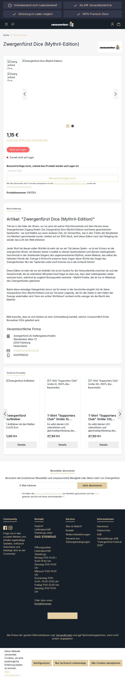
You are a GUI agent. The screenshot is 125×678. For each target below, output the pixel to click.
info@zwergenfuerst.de (26, 350)
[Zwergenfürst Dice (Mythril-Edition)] (70, 94)
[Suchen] (12, 24)
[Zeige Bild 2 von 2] (72, 126)
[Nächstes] (115, 94)
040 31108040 (45, 536)
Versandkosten (64, 635)
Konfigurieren (42, 663)
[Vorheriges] (24, 94)
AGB (97, 493)
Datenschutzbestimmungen (19, 187)
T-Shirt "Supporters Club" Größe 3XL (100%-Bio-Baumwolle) (102, 417)
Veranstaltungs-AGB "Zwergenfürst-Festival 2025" (109, 542)
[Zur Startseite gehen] (62, 24)
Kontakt (70, 530)
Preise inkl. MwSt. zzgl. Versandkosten (27, 140)
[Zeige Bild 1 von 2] (67, 126)
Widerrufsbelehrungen (78, 534)
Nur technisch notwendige (70, 663)
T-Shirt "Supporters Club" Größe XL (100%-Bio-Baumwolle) (61, 417)
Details (22, 444)
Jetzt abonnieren (92, 485)
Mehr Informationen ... (13, 673)
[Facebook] (5, 527)
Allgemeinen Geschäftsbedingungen (70, 183)
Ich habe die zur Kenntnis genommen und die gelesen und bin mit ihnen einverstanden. (60, 495)
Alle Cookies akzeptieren (105, 663)
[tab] (14, 208)
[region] (32, 14)
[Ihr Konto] (112, 24)
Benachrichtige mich (62, 178)
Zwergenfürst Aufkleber (16, 417)
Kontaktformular (43, 603)
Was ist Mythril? (74, 526)
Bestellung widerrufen (62, 615)
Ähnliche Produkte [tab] (16, 373)
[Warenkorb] (119, 24)
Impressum (102, 526)
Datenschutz (103, 530)
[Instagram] (10, 527)
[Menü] (6, 24)
